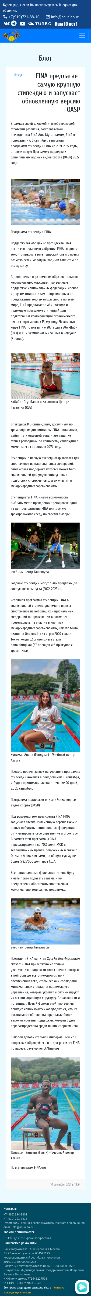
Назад (18, 75)
